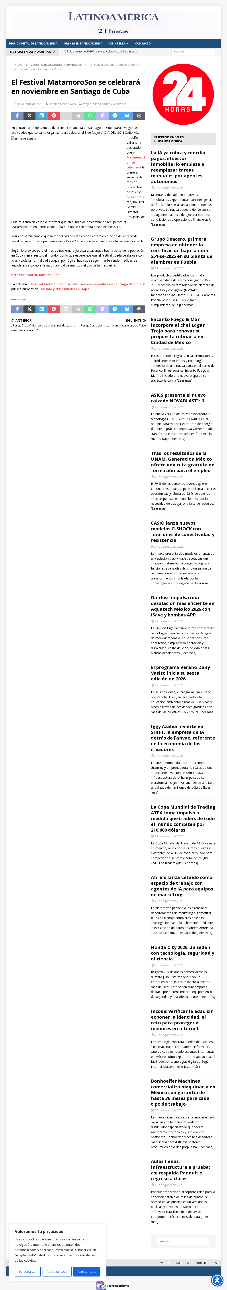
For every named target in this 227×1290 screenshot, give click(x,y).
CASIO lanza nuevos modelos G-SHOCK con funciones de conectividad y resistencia (182, 531)
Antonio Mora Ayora (62, 104)
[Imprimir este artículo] (78, 116)
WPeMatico (22, 299)
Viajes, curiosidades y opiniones (105, 104)
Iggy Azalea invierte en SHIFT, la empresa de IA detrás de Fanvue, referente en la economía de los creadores (183, 737)
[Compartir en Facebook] (17, 116)
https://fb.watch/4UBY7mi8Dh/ (35, 275)
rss (216, 1263)
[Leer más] (158, 224)
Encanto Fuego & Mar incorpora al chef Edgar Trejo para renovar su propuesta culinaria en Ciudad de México (178, 330)
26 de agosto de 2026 (169, 965)
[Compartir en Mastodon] (102, 116)
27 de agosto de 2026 (169, 188)
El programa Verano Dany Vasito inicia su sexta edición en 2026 (180, 673)
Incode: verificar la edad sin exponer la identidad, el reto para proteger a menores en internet (182, 1019)
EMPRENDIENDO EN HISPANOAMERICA (169, 139)
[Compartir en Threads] (139, 116)
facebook (182, 1263)
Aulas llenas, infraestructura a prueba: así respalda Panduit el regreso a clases (180, 1170)
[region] (57, 1252)
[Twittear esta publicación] (29, 116)
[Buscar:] (193, 51)
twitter (164, 1263)
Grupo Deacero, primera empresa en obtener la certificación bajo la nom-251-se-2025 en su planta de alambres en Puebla (181, 250)
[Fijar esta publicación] (54, 116)
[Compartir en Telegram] (115, 116)
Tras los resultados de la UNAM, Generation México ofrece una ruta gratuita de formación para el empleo (182, 461)
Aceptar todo (87, 1271)
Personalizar (28, 1271)
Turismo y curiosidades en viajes (64, 289)
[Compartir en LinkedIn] (41, 116)
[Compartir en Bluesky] (127, 116)
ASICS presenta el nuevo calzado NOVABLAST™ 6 (178, 398)
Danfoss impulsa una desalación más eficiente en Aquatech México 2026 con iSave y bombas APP (183, 606)
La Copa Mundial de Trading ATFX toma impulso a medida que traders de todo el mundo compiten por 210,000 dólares (183, 818)
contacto (143, 43)
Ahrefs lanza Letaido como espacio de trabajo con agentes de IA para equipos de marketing (182, 886)
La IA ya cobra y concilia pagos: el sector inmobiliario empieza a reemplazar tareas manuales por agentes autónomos (178, 167)
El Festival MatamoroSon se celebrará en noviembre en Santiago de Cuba (84, 284)
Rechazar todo (57, 1271)
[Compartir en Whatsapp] (90, 116)
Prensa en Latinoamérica (83, 43)
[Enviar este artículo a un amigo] (66, 116)
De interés (117, 43)
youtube (201, 1263)
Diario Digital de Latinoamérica (33, 43)
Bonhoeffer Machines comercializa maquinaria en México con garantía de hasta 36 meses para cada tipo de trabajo (183, 1092)
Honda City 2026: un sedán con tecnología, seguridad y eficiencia (182, 953)
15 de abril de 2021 (30, 104)
